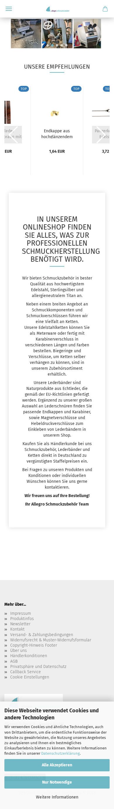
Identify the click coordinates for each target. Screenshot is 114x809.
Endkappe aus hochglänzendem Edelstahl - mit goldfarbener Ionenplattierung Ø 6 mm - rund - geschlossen (57, 133)
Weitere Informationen (57, 797)
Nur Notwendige (57, 782)
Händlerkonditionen (28, 655)
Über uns (18, 650)
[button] (47, 45)
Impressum (20, 613)
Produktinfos (22, 618)
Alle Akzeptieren (57, 765)
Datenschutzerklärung (60, 753)
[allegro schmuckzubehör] (57, 9)
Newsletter (20, 623)
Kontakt (17, 629)
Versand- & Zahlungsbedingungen (41, 634)
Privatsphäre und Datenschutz (38, 666)
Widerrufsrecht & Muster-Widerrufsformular (50, 640)
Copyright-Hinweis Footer (33, 645)
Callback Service (25, 671)
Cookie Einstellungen (29, 677)
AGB (14, 661)
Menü (9, 9)
